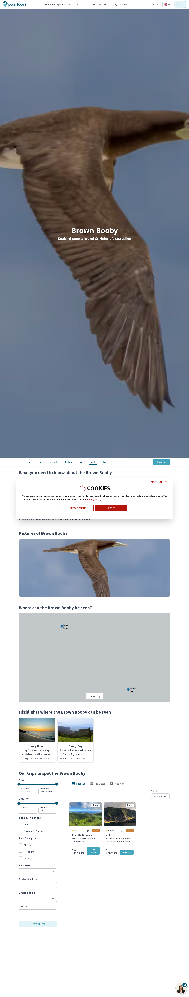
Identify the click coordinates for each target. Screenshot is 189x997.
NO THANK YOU (160, 482)
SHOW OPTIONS (78, 508)
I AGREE (111, 508)
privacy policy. (94, 499)
